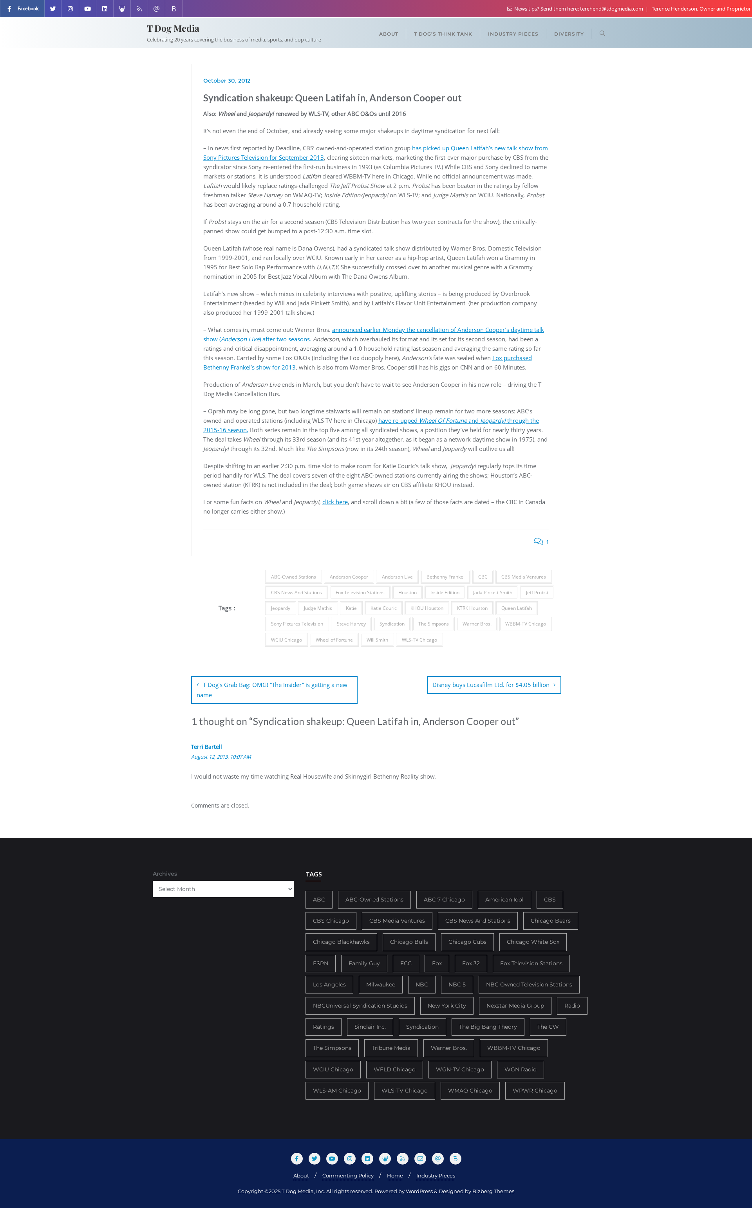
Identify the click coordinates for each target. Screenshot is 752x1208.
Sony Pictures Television (297, 623)
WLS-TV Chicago (419, 639)
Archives (165, 873)
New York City (447, 1005)
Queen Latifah (516, 608)
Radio (572, 1005)
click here (335, 502)
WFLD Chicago (395, 1069)
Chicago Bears (551, 920)
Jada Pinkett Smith (492, 592)
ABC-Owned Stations (293, 576)
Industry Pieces (435, 1175)
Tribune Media (391, 1047)
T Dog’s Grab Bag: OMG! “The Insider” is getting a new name (272, 690)
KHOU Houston (426, 608)
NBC (422, 984)
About (301, 1175)
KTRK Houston (472, 608)
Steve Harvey (351, 623)
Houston (407, 592)
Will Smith (377, 639)
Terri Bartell (206, 746)
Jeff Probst (537, 592)
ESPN (320, 963)
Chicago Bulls (409, 941)
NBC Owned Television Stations (529, 984)
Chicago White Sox (533, 941)
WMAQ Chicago (470, 1090)
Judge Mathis (318, 608)
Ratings (323, 1026)
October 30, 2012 (226, 80)
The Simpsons (433, 623)
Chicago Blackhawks (341, 941)
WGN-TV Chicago (460, 1069)
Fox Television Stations (360, 592)
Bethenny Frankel (446, 576)
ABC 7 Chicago (444, 899)
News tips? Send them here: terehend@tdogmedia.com (578, 8)
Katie (351, 608)
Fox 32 (471, 963)
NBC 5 (457, 984)
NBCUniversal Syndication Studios (360, 1005)
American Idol (504, 899)
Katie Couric (384, 608)
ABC (319, 899)
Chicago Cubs (467, 941)
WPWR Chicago (535, 1090)
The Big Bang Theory (488, 1026)
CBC (483, 576)
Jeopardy (280, 608)
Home (395, 1175)
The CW (548, 1026)
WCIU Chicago (286, 639)
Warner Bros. (477, 623)
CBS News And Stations (296, 592)
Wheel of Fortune (334, 639)
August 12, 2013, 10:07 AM (221, 756)
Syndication (392, 623)
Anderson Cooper (349, 576)
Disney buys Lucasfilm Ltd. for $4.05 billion (491, 685)
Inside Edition (444, 592)
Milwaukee (380, 984)
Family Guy (364, 963)
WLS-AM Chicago (337, 1090)
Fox (437, 963)
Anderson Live (397, 576)
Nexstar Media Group (515, 1005)
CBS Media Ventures (523, 576)
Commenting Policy (348, 1175)
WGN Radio (520, 1069)
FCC (406, 963)
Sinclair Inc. (370, 1026)
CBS (550, 899)
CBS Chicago (331, 920)
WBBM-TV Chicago (525, 623)
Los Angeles (329, 984)
